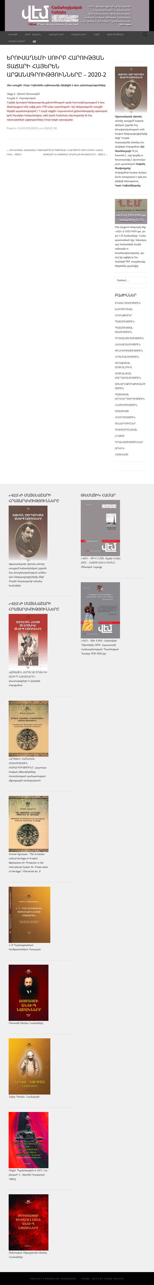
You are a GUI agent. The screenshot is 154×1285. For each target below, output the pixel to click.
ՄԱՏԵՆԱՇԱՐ (17, 41)
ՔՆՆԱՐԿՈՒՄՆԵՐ (125, 423)
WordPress (68, 1278)
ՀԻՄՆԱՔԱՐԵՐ (123, 315)
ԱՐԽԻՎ (119, 448)
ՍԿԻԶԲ (13, 34)
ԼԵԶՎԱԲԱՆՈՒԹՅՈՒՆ (128, 344)
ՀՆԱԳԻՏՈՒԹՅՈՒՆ (28, 128)
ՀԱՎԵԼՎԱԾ (121, 454)
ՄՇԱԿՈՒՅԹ (122, 411)
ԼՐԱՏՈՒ (120, 436)
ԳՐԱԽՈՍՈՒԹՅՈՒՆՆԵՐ (129, 442)
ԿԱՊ (97, 34)
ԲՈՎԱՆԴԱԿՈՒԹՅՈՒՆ (128, 303)
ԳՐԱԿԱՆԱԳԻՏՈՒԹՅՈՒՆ (129, 338)
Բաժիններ (79, 34)
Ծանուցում (115, 34)
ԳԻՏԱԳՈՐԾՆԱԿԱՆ (126, 429)
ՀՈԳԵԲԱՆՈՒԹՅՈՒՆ (127, 356)
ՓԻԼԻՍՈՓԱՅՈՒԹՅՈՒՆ (129, 350)
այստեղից (132, 265)
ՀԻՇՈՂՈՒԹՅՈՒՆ (125, 417)
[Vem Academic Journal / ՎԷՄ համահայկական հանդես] (77, 15)
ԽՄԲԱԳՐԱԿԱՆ (124, 309)
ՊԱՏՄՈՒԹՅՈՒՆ (125, 321)
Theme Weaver (114, 1278)
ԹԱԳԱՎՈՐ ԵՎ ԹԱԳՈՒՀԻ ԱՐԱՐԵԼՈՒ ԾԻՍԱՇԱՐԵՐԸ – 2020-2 (75, 154)
